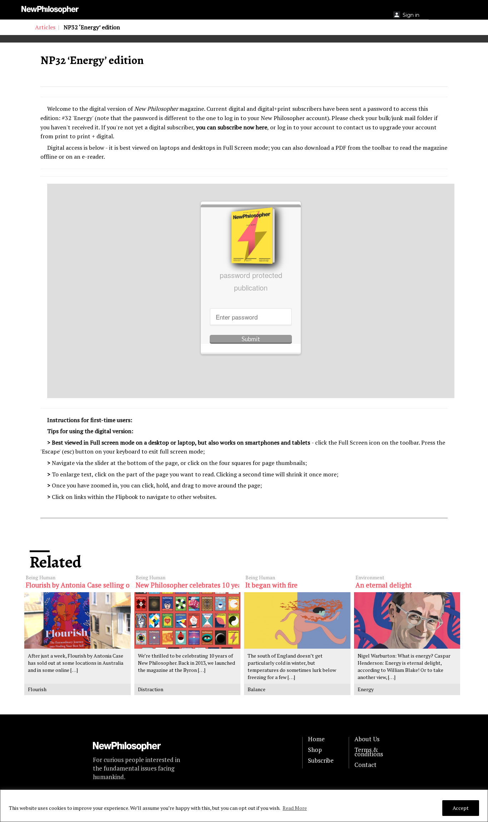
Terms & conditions (368, 752)
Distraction (150, 689)
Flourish (37, 689)
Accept (461, 807)
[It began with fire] (297, 620)
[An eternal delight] (407, 620)
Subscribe (321, 760)
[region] (244, 805)
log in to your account (306, 127)
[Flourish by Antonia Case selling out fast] (77, 620)
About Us (366, 739)
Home (316, 739)
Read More (295, 807)
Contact (365, 765)
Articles (45, 27)
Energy (366, 689)
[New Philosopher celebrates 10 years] (187, 620)
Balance (256, 689)
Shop (315, 750)
